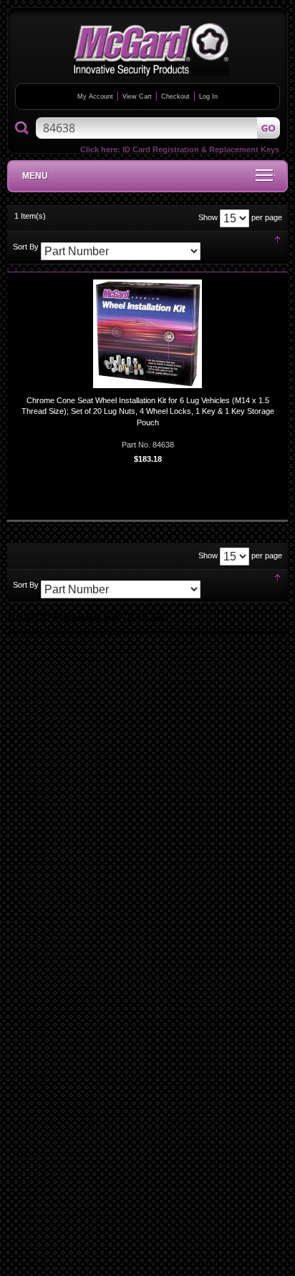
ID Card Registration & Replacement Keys (200, 149)
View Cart (137, 96)
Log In (208, 96)
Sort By (26, 246)
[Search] (22, 129)
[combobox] (158, 128)
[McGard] (151, 49)
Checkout (175, 96)
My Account (95, 96)
